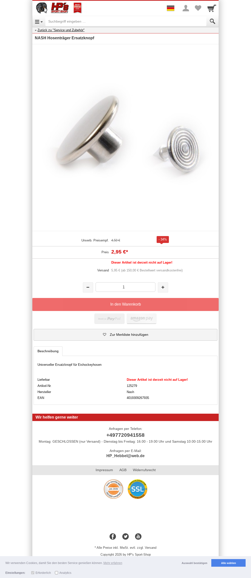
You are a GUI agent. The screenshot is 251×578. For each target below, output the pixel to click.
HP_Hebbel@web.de (125, 456)
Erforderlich (43, 573)
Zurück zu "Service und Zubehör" (61, 30)
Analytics (65, 573)
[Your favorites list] (198, 8)
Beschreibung (48, 351)
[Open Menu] (39, 21)
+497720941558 (125, 435)
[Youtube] (138, 536)
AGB (122, 470)
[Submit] (212, 21)
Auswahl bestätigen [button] (194, 563)
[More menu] (185, 8)
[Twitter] (125, 536)
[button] (125, 335)
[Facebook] (112, 536)
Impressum (104, 470)
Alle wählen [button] (228, 563)
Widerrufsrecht (144, 470)
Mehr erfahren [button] (112, 563)
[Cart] (212, 8)
